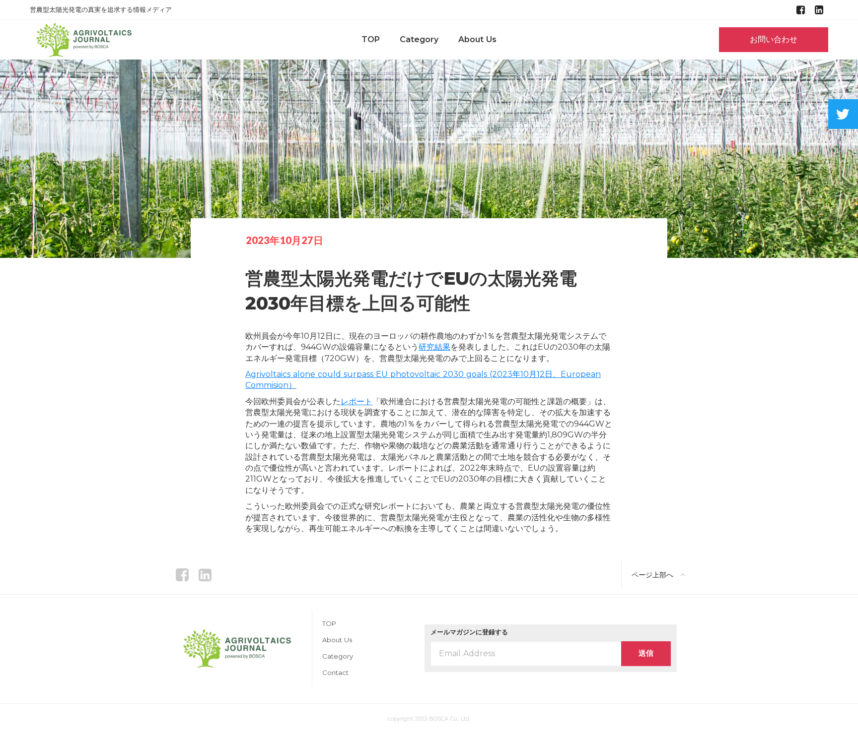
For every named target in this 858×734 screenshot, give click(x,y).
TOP (370, 40)
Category (419, 40)
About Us (477, 40)
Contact (335, 673)
